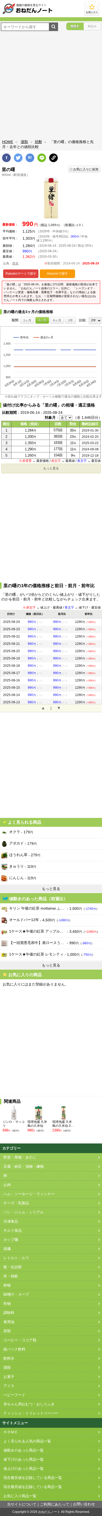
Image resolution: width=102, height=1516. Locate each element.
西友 (15, 263)
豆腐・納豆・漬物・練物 (23, 1167)
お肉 (7, 1185)
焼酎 (38, 142)
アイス (8, 1386)
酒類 (24, 142)
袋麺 (7, 1249)
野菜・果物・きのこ (19, 1157)
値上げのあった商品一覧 (23, 1469)
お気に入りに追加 (85, 169)
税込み (92, 26)
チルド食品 (12, 1230)
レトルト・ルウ (16, 1258)
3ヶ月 (42, 320)
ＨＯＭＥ (10, 1432)
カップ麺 (10, 1240)
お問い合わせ (84, 1504)
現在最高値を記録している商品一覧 (32, 1487)
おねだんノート (49, 1512)
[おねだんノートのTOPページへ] (27, 14)
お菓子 (8, 1377)
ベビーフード (14, 1395)
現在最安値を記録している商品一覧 (32, 1478)
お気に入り (92, 12)
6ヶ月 (57, 320)
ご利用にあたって (54, 1504)
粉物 (7, 1285)
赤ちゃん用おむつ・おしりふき (29, 1404)
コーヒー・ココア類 (19, 1340)
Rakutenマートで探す (20, 273)
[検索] (53, 26)
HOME (7, 142)
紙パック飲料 (14, 1349)
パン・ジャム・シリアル (23, 1212)
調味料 (8, 1313)
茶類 (7, 1331)
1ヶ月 (27, 320)
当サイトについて (21, 1504)
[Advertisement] (51, 86)
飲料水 (8, 1358)
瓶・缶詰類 (12, 1267)
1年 (70, 320)
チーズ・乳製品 (16, 1203)
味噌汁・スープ (16, 1294)
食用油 (8, 1322)
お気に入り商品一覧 (19, 1496)
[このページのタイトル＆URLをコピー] (53, 158)
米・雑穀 (10, 1276)
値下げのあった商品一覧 (23, 1459)
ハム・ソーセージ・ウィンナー (29, 1194)
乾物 (7, 1304)
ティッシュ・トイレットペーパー (30, 1413)
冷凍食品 (10, 1221)
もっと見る (51, 468)
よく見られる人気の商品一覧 (27, 1441)
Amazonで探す (57, 273)
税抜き (75, 26)
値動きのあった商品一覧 (23, 1450)
